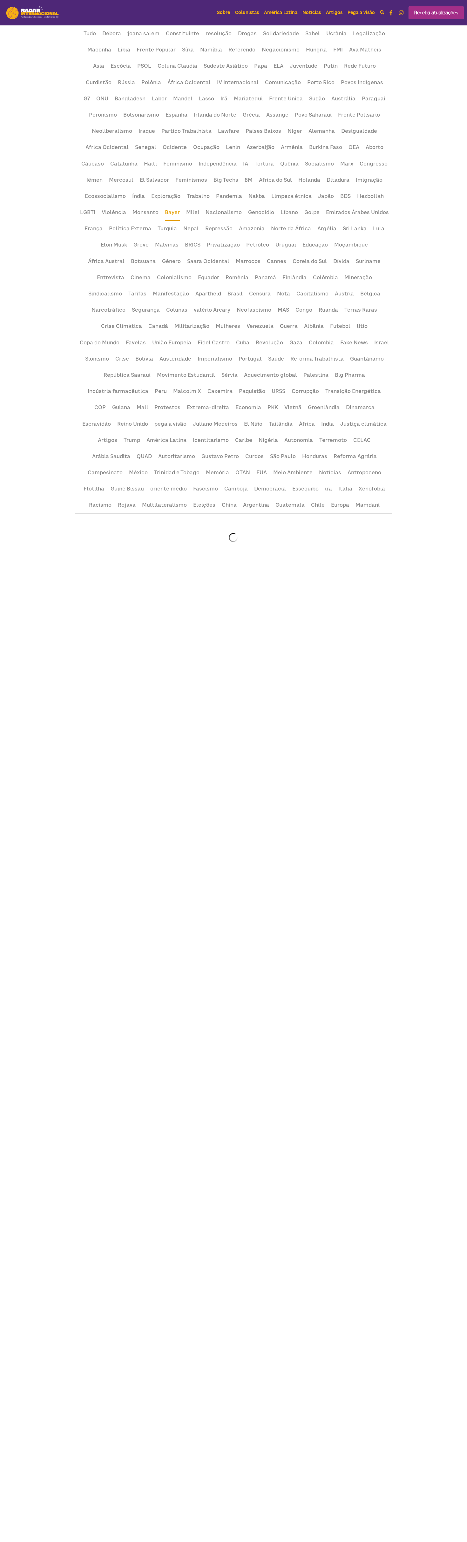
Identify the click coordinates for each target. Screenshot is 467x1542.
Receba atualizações (436, 13)
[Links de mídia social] (391, 12)
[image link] (33, 12)
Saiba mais (38, 1510)
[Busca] (382, 12)
